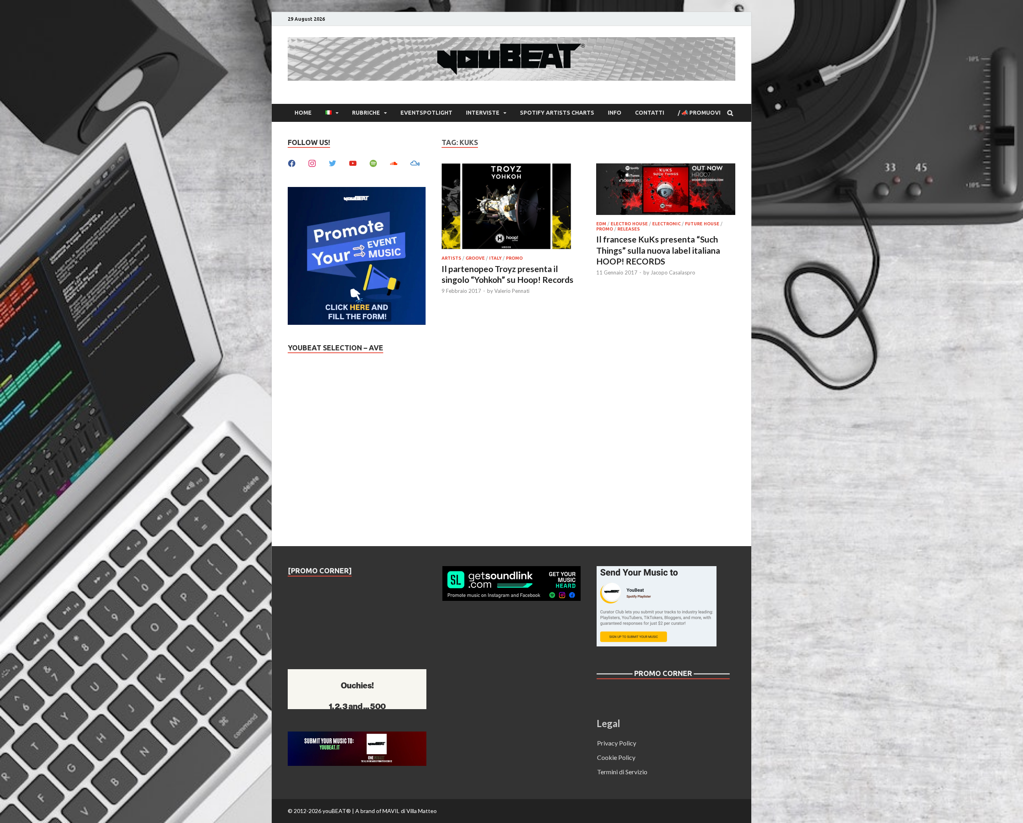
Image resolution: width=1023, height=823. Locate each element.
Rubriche (366, 112)
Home (303, 112)
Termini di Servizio (622, 771)
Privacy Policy (616, 743)
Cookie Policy (616, 757)
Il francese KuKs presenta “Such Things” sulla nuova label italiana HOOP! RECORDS (658, 250)
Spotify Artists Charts (557, 112)
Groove (475, 258)
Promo (514, 258)
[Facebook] (292, 162)
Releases (628, 229)
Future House (702, 223)
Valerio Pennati (511, 291)
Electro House (629, 223)
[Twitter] (332, 162)
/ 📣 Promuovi (699, 112)
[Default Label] (353, 162)
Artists (451, 258)
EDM (601, 223)
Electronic (666, 223)
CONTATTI (649, 112)
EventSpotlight (426, 112)
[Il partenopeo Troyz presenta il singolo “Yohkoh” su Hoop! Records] (511, 207)
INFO (614, 112)
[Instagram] (312, 162)
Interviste (483, 112)
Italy (495, 258)
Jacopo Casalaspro (673, 272)
